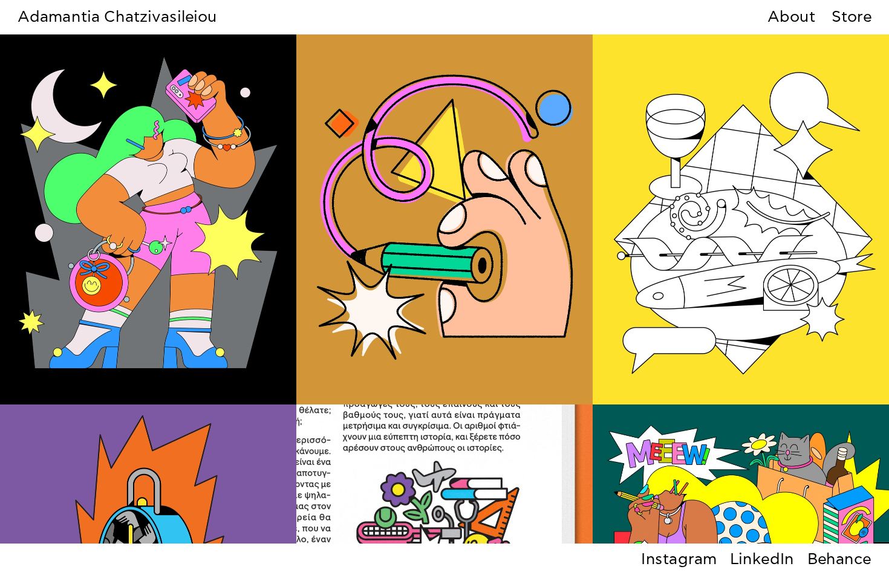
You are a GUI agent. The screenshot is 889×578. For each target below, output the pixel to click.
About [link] (791, 17)
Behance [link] (839, 560)
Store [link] (851, 17)
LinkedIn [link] (762, 560)
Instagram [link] (679, 560)
